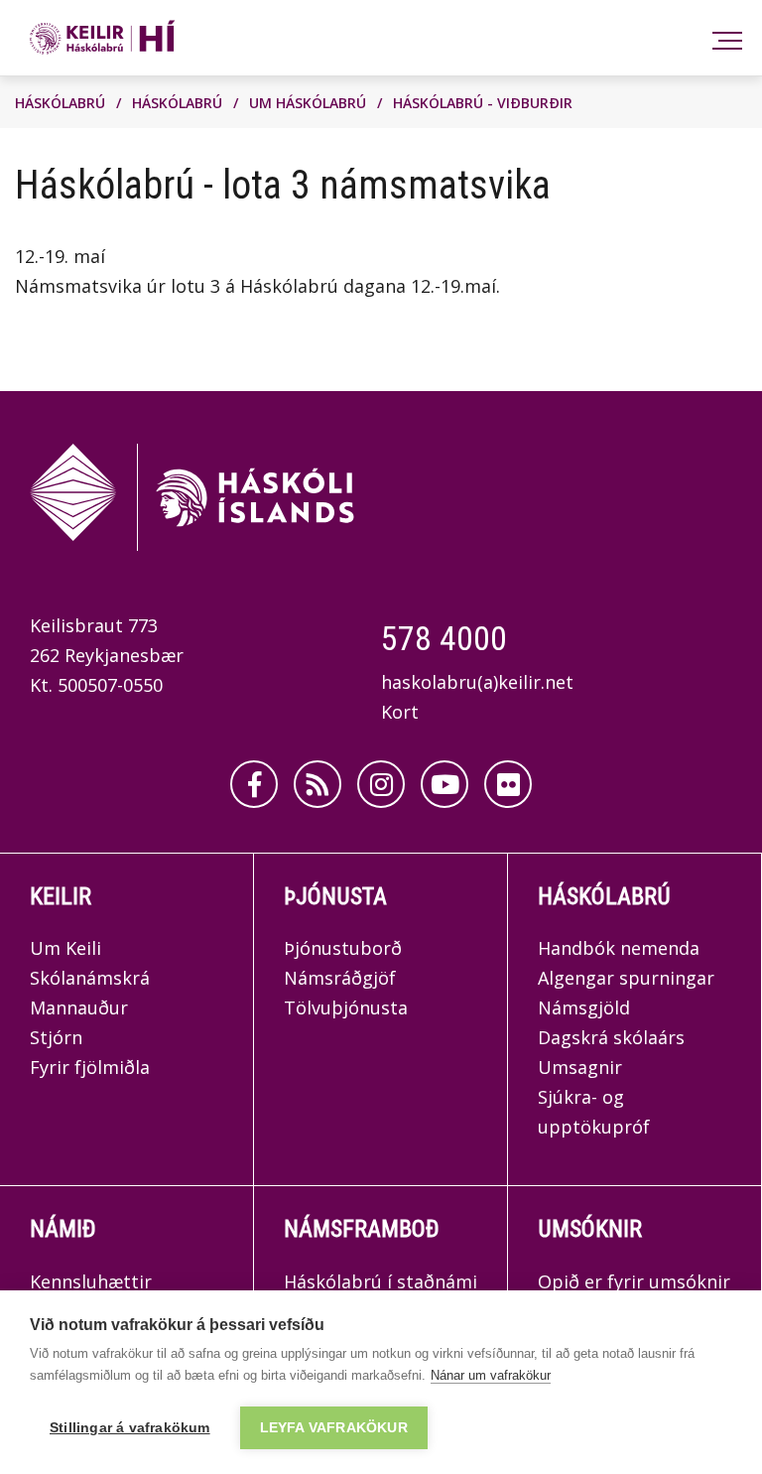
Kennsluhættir (91, 1281)
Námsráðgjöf (340, 978)
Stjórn (56, 1037)
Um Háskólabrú (307, 102)
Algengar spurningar (626, 978)
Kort (400, 712)
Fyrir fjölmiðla (90, 1067)
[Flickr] (508, 784)
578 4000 (444, 638)
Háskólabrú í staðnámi (380, 1281)
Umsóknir (590, 1229)
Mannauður (79, 1007)
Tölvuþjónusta (346, 1007)
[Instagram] (381, 784)
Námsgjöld (584, 1007)
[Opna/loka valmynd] (724, 38)
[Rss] (317, 784)
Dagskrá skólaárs (611, 1037)
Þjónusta (335, 896)
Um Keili (65, 948)
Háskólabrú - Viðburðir (482, 102)
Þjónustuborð (343, 948)
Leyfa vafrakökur (334, 1427)
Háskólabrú (60, 102)
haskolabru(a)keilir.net (477, 682)
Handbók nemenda (618, 948)
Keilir (60, 896)
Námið (63, 1229)
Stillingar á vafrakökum (130, 1427)
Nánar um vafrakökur (491, 1375)
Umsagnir (580, 1067)
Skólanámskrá (90, 978)
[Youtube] (444, 784)
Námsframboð (362, 1229)
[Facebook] (254, 784)
